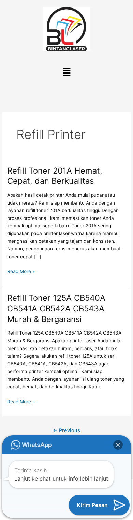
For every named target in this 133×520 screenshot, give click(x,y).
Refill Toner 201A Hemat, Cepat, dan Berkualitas (54, 176)
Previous (66, 430)
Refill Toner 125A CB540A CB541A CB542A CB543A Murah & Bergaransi (56, 308)
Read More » (21, 270)
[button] (66, 72)
